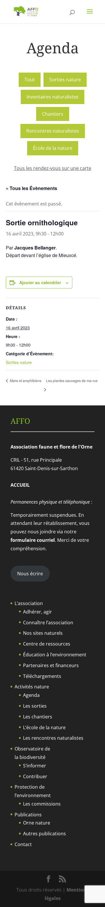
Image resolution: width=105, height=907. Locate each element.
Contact (23, 844)
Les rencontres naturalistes (53, 738)
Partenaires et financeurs (51, 665)
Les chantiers (37, 716)
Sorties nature (65, 79)
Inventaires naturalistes (52, 97)
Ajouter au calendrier (40, 282)
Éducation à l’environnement (54, 654)
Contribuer (35, 776)
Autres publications (44, 833)
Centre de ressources (46, 644)
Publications (28, 814)
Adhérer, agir (37, 612)
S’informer (34, 765)
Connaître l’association (48, 622)
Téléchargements (42, 676)
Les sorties (35, 706)
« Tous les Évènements (31, 188)
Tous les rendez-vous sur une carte (52, 168)
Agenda (31, 695)
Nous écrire (30, 573)
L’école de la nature (44, 727)
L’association (29, 603)
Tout (29, 79)
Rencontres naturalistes (52, 131)
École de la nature (52, 148)
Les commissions (42, 804)
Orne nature (36, 823)
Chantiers (52, 114)
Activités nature (32, 686)
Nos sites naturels (43, 633)
